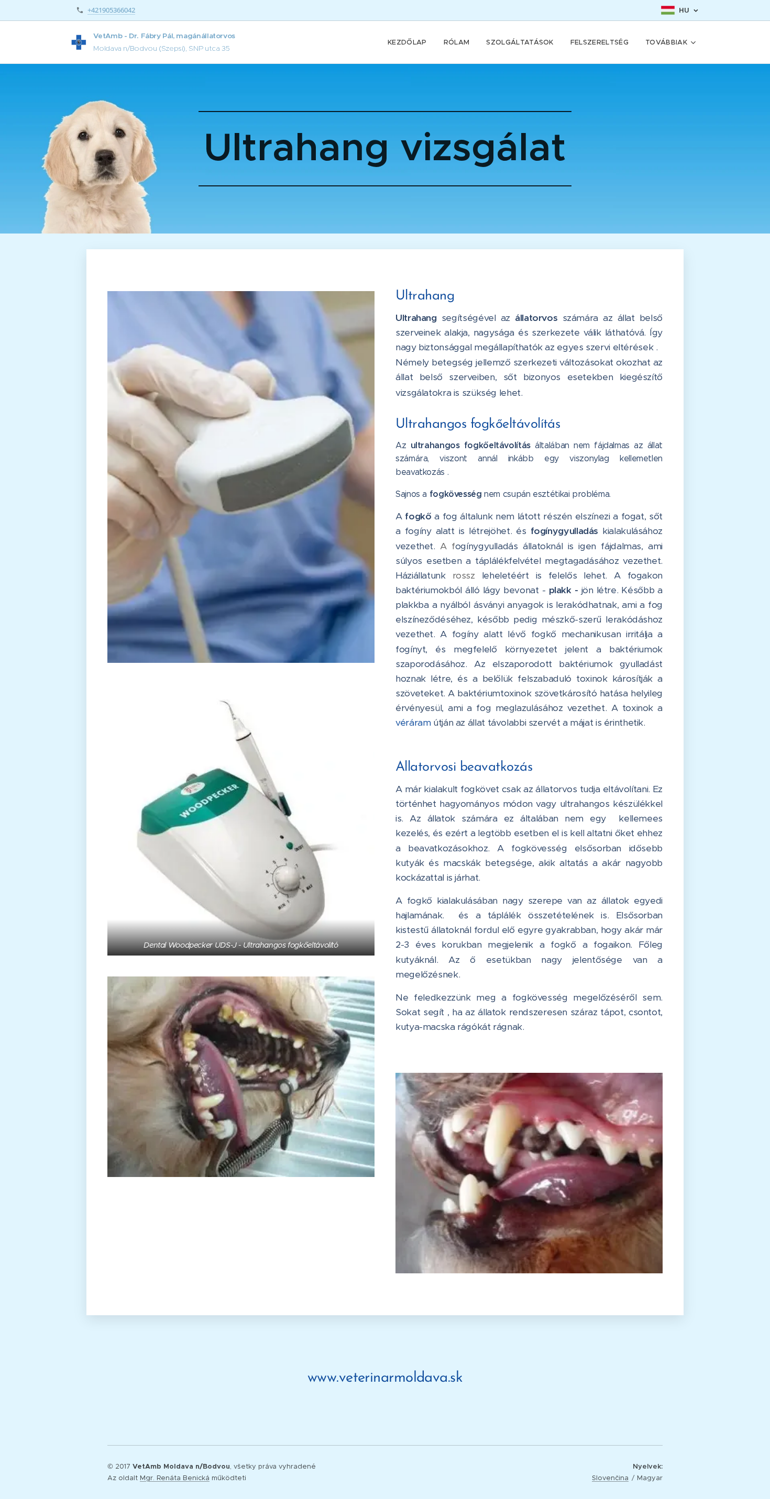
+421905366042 (111, 10)
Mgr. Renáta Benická (175, 1477)
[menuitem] (410, 42)
